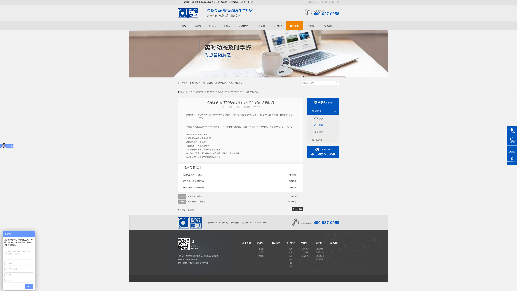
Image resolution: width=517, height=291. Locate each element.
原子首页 (246, 243)
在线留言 (311, 2)
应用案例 (317, 139)
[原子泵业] (188, 17)
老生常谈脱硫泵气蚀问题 (193, 181)
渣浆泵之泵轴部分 (195, 196)
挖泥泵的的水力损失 (196, 202)
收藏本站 (323, 2)
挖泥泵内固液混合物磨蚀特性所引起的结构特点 (238, 92)
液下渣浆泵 (208, 83)
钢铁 (291, 263)
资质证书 (320, 252)
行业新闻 (211, 92)
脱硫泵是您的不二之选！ (193, 175)
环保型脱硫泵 (221, 83)
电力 (291, 249)
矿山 (291, 252)
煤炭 (291, 259)
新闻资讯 (200, 92)
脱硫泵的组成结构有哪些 (193, 187)
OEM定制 (243, 26)
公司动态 (318, 118)
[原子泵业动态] (258, 77)
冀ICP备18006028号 (258, 223)
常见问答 (318, 132)
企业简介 (320, 249)
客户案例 (277, 26)
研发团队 (320, 259)
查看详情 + (293, 196)
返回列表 (297, 209)
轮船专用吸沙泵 (235, 83)
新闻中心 (294, 26)
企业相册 (320, 256)
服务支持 (260, 26)
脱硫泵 (198, 26)
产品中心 (261, 243)
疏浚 (291, 256)
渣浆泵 (212, 26)
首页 (184, 26)
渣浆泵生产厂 (195, 83)
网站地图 (335, 2)
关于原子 (311, 26)
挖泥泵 (227, 26)
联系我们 (328, 26)
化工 (291, 266)
